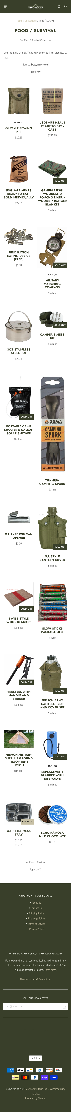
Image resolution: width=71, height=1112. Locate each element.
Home (19, 21)
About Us (36, 902)
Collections (31, 21)
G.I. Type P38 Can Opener (19, 536)
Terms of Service (36, 924)
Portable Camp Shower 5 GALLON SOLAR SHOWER (18, 429)
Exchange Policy (36, 918)
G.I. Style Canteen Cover (52, 558)
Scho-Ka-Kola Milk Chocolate (52, 834)
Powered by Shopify (35, 1098)
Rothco (18, 122)
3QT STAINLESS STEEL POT (18, 351)
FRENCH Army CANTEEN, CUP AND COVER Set (52, 703)
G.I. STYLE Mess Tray (19, 832)
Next (39, 862)
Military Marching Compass (52, 284)
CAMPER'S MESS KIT (52, 336)
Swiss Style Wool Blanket (18, 620)
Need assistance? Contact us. (35, 979)
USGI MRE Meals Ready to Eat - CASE (52, 126)
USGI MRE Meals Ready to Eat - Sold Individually (19, 193)
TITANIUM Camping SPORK (52, 482)
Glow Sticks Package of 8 (52, 630)
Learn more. (50, 970)
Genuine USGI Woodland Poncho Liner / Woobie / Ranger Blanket (52, 197)
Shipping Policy (36, 913)
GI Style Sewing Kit (18, 130)
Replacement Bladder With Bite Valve (52, 775)
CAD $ (34, 1058)
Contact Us (36, 908)
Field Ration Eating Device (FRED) (18, 256)
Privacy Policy (36, 929)
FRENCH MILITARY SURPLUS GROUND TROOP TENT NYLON (19, 760)
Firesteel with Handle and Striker (19, 695)
